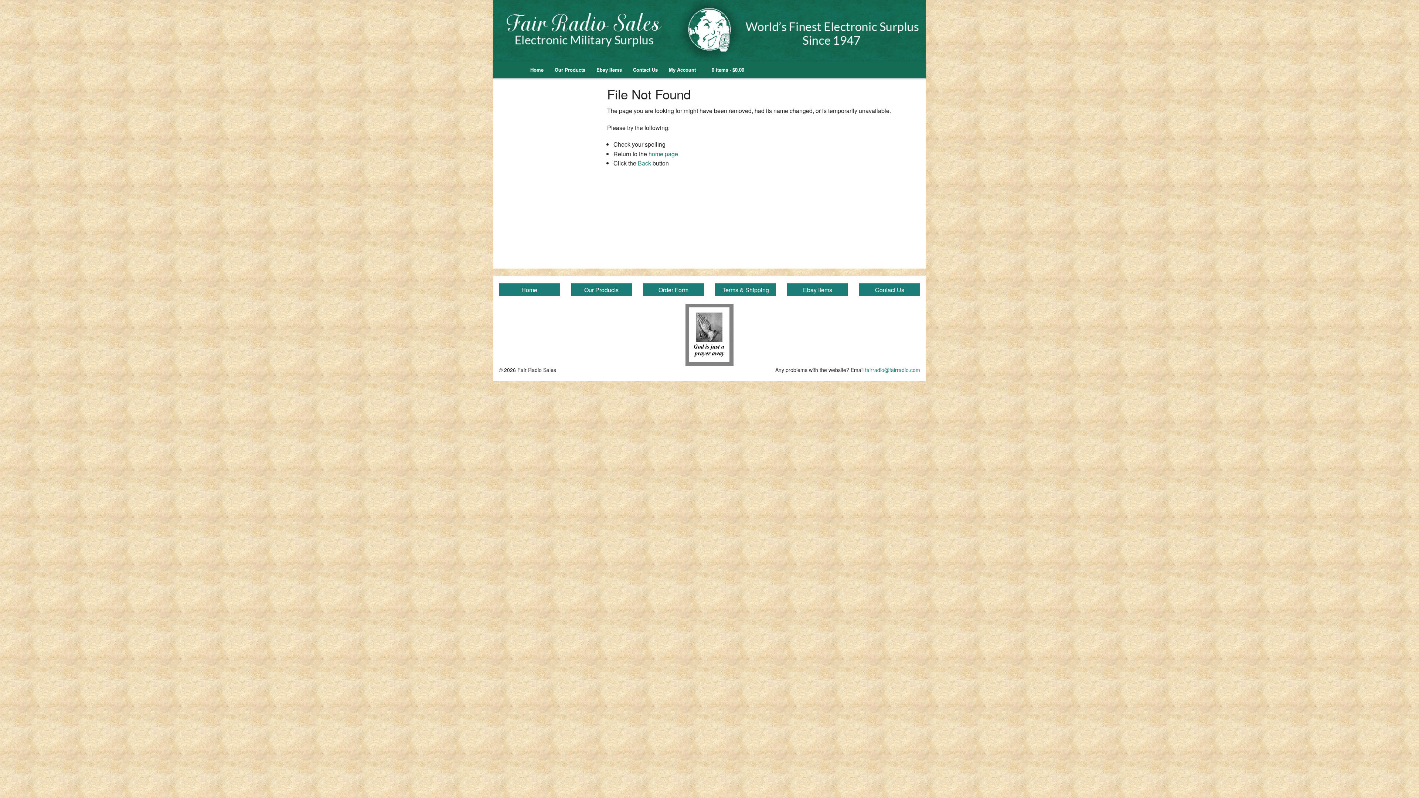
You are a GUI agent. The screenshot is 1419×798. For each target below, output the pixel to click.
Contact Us (645, 69)
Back (644, 163)
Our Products (570, 69)
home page (663, 154)
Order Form (673, 290)
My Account (682, 69)
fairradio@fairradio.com (892, 370)
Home (537, 69)
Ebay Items (609, 69)
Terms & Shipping (745, 290)
